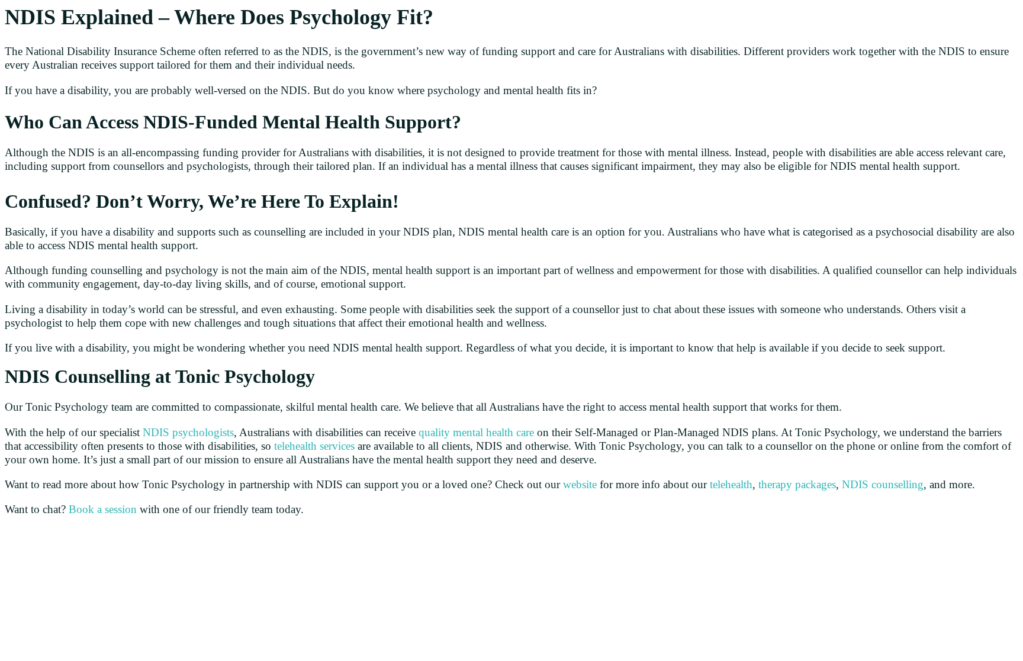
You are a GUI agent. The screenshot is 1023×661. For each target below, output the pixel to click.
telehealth (731, 484)
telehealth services (314, 446)
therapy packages (797, 484)
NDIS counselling (883, 484)
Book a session (103, 509)
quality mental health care (476, 432)
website (580, 484)
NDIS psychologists (188, 432)
